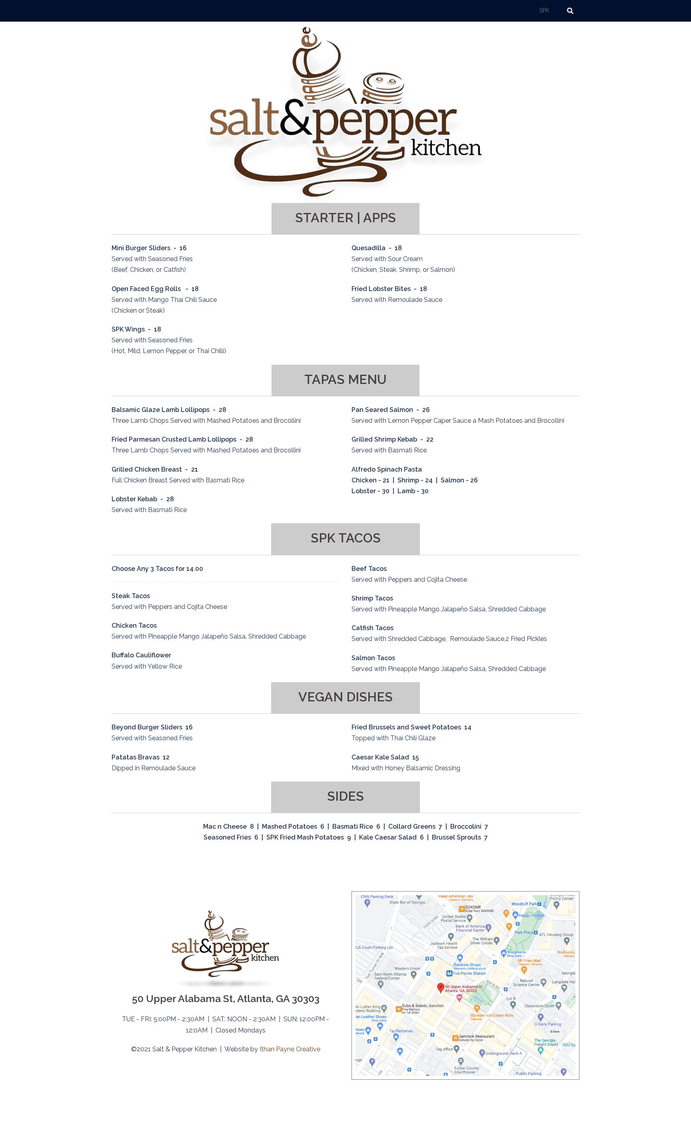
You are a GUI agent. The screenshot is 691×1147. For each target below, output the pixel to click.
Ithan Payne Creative (290, 1049)
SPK (544, 10)
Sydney (217, 1133)
